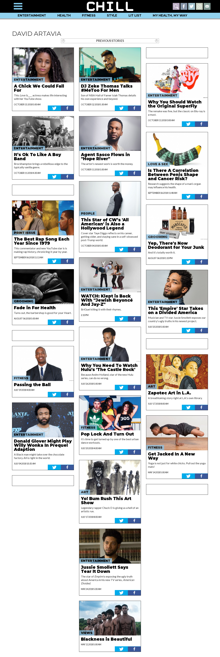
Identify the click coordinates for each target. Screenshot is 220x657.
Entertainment (32, 15)
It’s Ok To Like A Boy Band (37, 156)
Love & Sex (158, 164)
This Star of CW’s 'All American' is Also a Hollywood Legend (105, 224)
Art (84, 492)
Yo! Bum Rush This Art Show (106, 500)
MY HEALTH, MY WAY (170, 15)
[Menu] (18, 6)
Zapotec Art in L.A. (169, 392)
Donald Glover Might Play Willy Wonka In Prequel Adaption (43, 445)
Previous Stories (110, 41)
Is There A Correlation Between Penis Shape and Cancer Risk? (173, 174)
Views (86, 633)
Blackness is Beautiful (106, 639)
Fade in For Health (35, 307)
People (88, 213)
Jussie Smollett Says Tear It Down (104, 569)
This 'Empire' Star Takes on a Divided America (175, 310)
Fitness (89, 15)
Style (112, 15)
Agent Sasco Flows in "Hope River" (105, 156)
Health (64, 15)
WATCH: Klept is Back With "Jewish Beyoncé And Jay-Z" (107, 300)
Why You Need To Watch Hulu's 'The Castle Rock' (109, 367)
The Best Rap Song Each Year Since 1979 (41, 241)
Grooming (23, 301)
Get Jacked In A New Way (171, 456)
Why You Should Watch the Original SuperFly (175, 104)
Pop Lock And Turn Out (107, 434)
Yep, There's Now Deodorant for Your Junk (176, 245)
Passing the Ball (32, 384)
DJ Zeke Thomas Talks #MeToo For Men (107, 88)
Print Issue (24, 233)
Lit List (135, 15)
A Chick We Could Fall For (39, 88)
